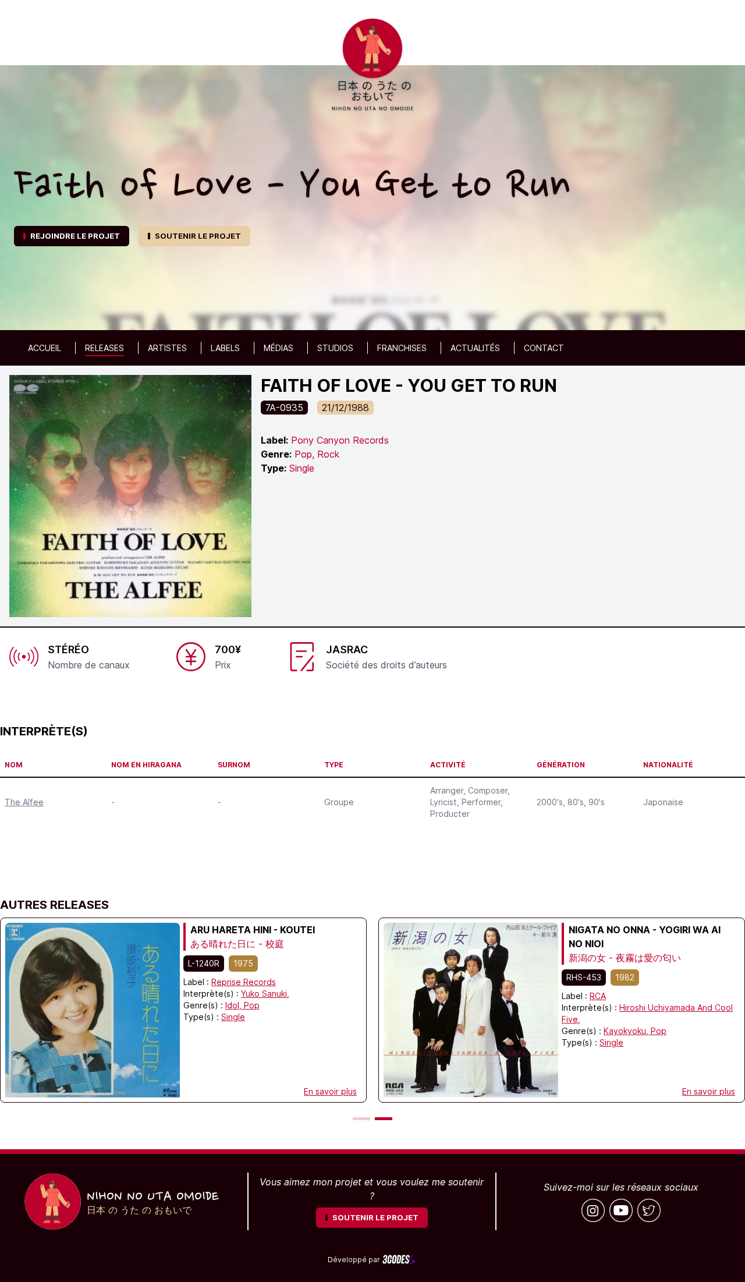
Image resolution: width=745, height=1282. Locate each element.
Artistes (167, 348)
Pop (252, 1005)
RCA (598, 996)
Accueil (44, 348)
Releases (104, 348)
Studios (335, 348)
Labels (225, 348)
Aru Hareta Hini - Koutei (252, 930)
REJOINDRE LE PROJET (75, 235)
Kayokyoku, (627, 1031)
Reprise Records (243, 982)
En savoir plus (330, 1091)
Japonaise (663, 802)
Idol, (234, 1005)
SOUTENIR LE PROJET (198, 235)
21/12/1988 (345, 407)
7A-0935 (284, 407)
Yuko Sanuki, (265, 993)
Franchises (402, 348)
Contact (544, 348)
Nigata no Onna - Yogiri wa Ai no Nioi (645, 937)
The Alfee (24, 802)
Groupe (339, 802)
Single (233, 1017)
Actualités (475, 348)
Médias (278, 348)
